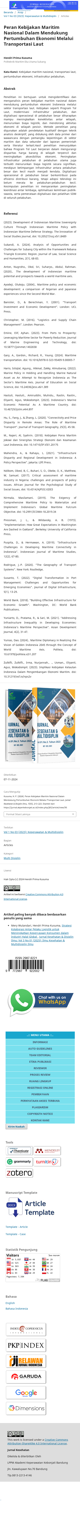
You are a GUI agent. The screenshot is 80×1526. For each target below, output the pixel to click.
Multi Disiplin (12, 858)
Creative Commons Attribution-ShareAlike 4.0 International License (37, 1441)
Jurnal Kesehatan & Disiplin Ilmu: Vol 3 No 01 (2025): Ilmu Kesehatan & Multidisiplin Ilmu (42, 940)
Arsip (20, 12)
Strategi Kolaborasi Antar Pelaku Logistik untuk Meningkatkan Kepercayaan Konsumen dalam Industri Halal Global (41, 931)
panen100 (6, 1486)
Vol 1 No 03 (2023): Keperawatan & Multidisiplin (30, 16)
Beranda (8, 12)
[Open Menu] (3, 3)
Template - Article (17, 1227)
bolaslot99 (6, 1505)
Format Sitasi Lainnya (18, 814)
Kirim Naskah (16, 1126)
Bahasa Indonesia (17, 1308)
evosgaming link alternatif (16, 1492)
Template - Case (16, 1234)
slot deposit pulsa (11, 1517)
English (10, 1303)
